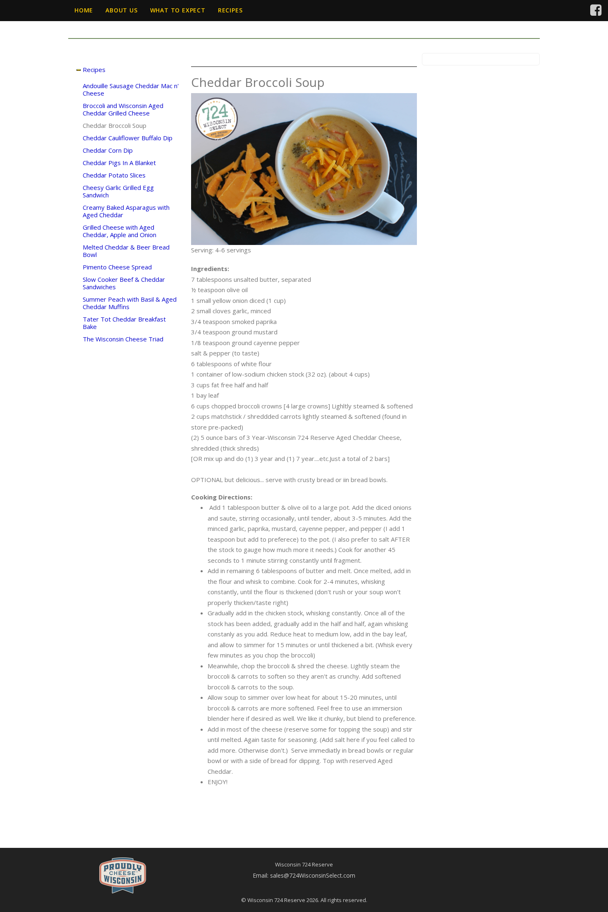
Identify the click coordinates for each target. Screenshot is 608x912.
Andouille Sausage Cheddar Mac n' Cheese (131, 89)
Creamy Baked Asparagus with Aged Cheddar (126, 211)
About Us (121, 10)
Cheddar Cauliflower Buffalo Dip (127, 138)
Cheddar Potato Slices (114, 175)
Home (83, 10)
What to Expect (178, 10)
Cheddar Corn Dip (108, 150)
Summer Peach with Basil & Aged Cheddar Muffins (130, 303)
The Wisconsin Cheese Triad (123, 339)
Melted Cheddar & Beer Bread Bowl (126, 251)
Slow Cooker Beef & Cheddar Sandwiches (124, 283)
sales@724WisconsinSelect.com (312, 875)
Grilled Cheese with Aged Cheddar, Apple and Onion (119, 231)
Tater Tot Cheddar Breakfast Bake (124, 323)
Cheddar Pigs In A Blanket (119, 162)
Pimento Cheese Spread (117, 267)
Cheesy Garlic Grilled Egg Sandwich (118, 191)
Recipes (230, 10)
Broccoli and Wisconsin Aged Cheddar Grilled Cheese (123, 109)
